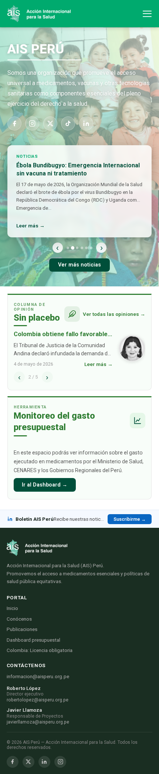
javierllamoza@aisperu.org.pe (38, 722)
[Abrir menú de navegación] (147, 14)
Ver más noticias (79, 265)
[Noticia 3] (77, 248)
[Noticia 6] (91, 248)
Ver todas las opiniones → (114, 314)
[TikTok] (68, 123)
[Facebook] (14, 123)
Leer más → (30, 226)
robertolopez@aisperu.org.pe (37, 699)
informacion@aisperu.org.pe (38, 676)
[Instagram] (32, 123)
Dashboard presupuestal (33, 640)
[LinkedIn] (86, 123)
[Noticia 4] (82, 248)
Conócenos (19, 619)
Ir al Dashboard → (44, 485)
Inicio (12, 608)
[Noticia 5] (86, 248)
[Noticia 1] (68, 248)
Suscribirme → (130, 519)
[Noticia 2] (72, 247)
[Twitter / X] (28, 762)
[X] (50, 123)
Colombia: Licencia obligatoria (39, 650)
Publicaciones (22, 629)
